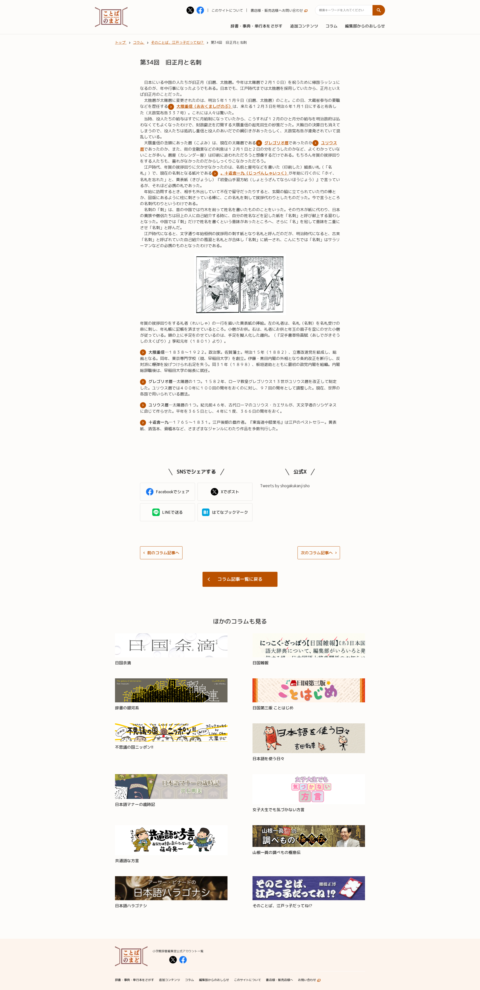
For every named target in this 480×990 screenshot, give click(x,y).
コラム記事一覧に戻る (240, 579)
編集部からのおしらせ (365, 26)
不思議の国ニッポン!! (134, 747)
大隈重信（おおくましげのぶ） (204, 106)
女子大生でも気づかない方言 (278, 809)
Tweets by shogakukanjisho (285, 485)
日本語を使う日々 (268, 758)
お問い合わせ (292, 10)
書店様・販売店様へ (266, 10)
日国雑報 (260, 663)
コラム (332, 26)
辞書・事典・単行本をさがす (256, 26)
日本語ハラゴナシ (131, 905)
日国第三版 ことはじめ (273, 708)
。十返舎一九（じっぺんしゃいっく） (254, 173)
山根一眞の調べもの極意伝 (276, 852)
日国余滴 (123, 663)
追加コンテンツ (304, 26)
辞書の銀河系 (127, 708)
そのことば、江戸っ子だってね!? (282, 905)
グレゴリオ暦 (276, 143)
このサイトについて (227, 10)
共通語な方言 (127, 860)
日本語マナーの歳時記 (135, 804)
